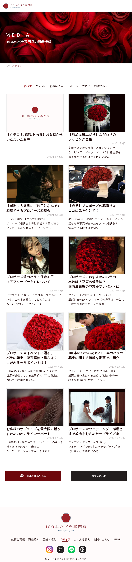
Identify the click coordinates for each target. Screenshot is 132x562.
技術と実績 (18, 539)
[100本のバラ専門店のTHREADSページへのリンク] (82, 549)
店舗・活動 (49, 539)
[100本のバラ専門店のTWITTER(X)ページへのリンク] (60, 549)
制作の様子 (101, 86)
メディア (65, 539)
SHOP (117, 539)
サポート (72, 86)
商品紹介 (33, 539)
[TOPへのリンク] (17, 6)
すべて (28, 86)
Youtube (41, 86)
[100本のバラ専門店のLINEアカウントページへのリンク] (71, 549)
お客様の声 (57, 86)
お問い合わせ (102, 539)
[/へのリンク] (66, 523)
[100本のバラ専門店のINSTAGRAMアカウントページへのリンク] (49, 549)
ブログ (86, 86)
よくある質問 (82, 539)
